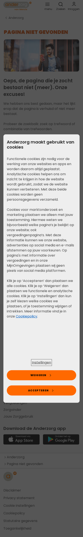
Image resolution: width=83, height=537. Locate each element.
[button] (41, 362)
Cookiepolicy (26, 316)
